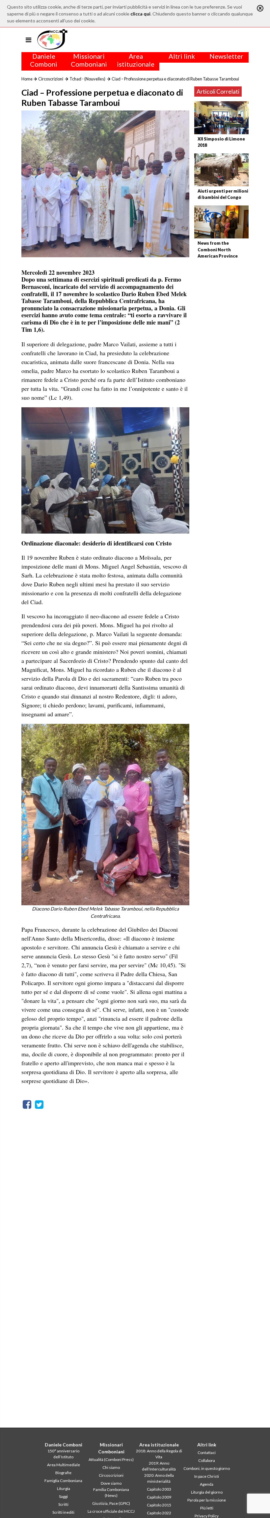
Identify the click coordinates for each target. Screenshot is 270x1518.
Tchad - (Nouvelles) (87, 78)
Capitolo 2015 (159, 1505)
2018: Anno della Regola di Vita (159, 1453)
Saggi (63, 1496)
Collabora (206, 1460)
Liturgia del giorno (207, 1492)
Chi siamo (111, 1467)
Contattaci (207, 1452)
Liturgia (63, 1488)
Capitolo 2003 (159, 1489)
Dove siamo (111, 1483)
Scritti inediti (63, 1512)
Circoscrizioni (50, 78)
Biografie (63, 1472)
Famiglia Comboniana (63, 1480)
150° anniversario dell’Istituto (63, 1453)
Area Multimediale (63, 1464)
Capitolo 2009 (159, 1497)
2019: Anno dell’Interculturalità (159, 1466)
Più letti (206, 1507)
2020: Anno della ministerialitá (159, 1478)
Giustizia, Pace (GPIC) (111, 1503)
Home (27, 78)
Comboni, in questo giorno (206, 1468)
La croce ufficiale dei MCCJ (111, 1511)
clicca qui (140, 13)
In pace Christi (206, 1476)
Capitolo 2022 (159, 1512)
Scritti (63, 1504)
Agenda (206, 1484)
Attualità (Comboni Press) (111, 1459)
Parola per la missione (206, 1500)
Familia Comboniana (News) (111, 1492)
